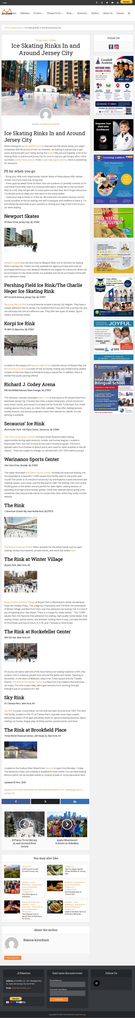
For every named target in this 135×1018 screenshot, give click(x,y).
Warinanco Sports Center (38, 472)
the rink (49, 768)
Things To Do (54, 13)
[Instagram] (96, 983)
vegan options (59, 159)
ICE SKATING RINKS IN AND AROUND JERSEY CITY (39, 789)
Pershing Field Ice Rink (15, 304)
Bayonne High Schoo (40, 365)
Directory (82, 13)
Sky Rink (8, 710)
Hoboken (25, 13)
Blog (69, 13)
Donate (120, 13)
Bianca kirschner (51, 124)
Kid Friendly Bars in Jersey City (73, 893)
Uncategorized (27, 892)
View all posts (13, 958)
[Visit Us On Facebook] (111, 46)
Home (13, 13)
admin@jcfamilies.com (21, 988)
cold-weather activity (34, 146)
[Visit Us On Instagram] (116, 46)
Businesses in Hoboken (30, 902)
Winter (20, 27)
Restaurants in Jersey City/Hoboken (32, 886)
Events (37, 13)
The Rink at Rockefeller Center (27, 682)
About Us (108, 13)
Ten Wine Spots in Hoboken (29, 895)
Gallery (95, 13)
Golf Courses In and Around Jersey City (30, 870)
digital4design (80, 1014)
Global (9, 789)
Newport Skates (12, 262)
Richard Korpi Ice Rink (15, 368)
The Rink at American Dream (18, 547)
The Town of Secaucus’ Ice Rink (19, 436)
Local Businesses (28, 883)
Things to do (41, 40)
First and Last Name (58, 989)
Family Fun (69, 882)
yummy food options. (24, 159)
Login (5, 2)
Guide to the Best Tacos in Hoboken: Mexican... (75, 912)
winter (51, 153)
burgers (45, 159)
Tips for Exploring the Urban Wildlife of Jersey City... (75, 871)
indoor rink (43, 397)
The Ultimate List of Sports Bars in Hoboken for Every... (32, 916)
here (73, 550)
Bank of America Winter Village (19, 602)
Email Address (56, 980)
